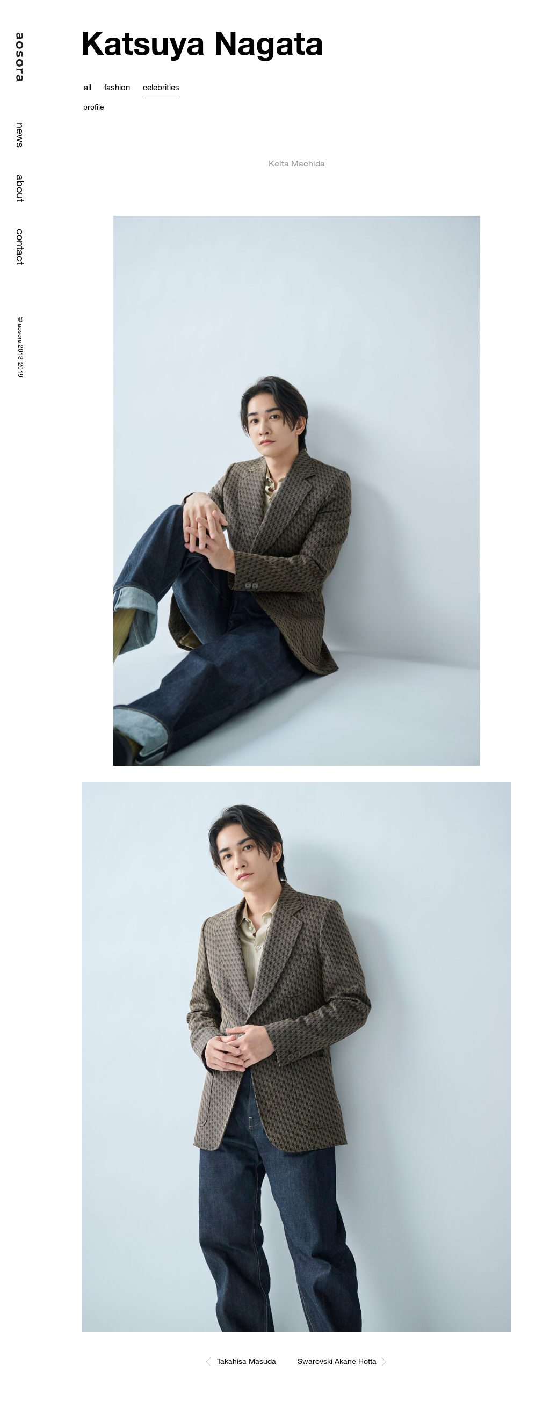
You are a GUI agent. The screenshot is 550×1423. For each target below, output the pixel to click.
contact (21, 247)
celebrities (161, 87)
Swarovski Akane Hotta (337, 1361)
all (87, 87)
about (21, 188)
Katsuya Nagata (202, 43)
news (21, 135)
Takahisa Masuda (246, 1361)
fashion (117, 87)
